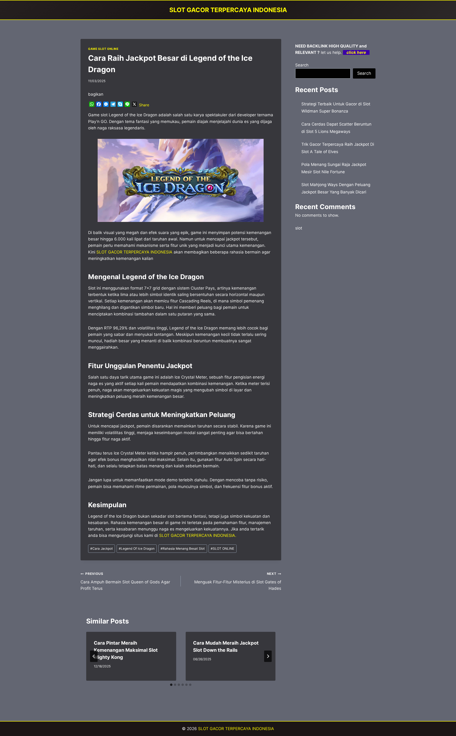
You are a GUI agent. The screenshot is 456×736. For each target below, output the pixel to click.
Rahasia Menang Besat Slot (183, 548)
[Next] (268, 656)
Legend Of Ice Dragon (137, 548)
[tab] (171, 685)
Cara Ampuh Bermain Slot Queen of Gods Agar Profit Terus (125, 581)
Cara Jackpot (101, 548)
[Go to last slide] (94, 656)
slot (298, 228)
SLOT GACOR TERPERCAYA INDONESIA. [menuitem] (197, 535)
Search (302, 65)
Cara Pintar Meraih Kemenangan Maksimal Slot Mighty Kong (126, 650)
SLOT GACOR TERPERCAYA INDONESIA (236, 728)
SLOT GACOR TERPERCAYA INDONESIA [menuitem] (134, 252)
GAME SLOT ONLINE (103, 49)
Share (144, 105)
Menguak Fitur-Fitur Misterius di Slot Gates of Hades (237, 581)
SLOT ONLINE (222, 548)
